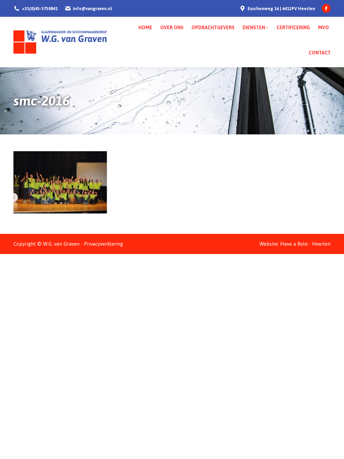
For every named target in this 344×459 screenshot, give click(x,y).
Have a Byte (294, 244)
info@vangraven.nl (92, 8)
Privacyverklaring (103, 244)
